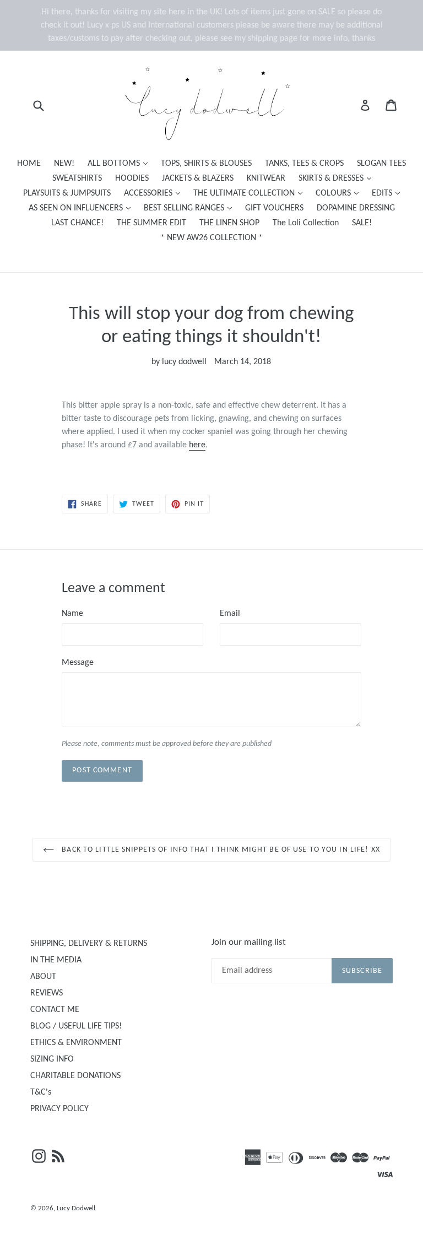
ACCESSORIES (155, 193)
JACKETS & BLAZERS (198, 178)
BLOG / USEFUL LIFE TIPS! (76, 1026)
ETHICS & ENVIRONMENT (76, 1042)
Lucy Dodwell (76, 1208)
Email (230, 613)
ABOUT (43, 976)
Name (72, 613)
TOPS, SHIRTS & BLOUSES (206, 163)
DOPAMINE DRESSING (356, 208)
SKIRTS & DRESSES (338, 178)
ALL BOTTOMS (120, 163)
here (197, 445)
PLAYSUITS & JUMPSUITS (67, 193)
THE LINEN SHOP (229, 223)
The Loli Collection (306, 223)
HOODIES (132, 178)
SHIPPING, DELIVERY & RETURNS (88, 943)
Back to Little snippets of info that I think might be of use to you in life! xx (219, 850)
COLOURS (340, 193)
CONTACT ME (54, 1009)
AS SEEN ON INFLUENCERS (82, 208)
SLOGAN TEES (381, 163)
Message (78, 662)
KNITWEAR (266, 178)
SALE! (362, 223)
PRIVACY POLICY (59, 1109)
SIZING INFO (52, 1059)
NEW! (64, 163)
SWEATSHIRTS (77, 178)
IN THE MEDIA (56, 960)
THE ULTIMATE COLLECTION (250, 193)
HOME (29, 163)
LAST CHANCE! (77, 223)
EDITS (388, 193)
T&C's (40, 1092)
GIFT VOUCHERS (274, 208)
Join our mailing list (249, 942)
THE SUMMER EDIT (151, 223)
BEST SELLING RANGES (190, 208)
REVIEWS (46, 993)
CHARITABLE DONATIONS (75, 1075)
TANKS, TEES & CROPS (304, 163)
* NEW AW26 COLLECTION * (211, 238)
